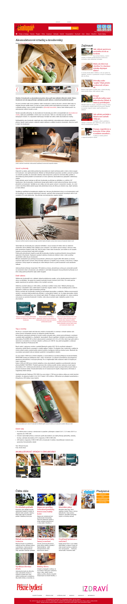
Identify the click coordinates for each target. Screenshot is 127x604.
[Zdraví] (95, 587)
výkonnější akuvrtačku (50, 107)
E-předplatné (61, 595)
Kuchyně (77, 34)
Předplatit (102, 494)
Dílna (43, 34)
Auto (83, 34)
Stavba (32, 34)
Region (38, 34)
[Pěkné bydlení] (30, 587)
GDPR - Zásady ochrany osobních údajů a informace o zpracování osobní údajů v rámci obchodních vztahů (64, 602)
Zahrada (55, 34)
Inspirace (49, 34)
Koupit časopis (102, 499)
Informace (91, 595)
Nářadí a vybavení (28, 43)
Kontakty (81, 595)
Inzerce (71, 595)
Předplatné (49, 595)
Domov (69, 22)
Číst (103, 497)
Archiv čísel (103, 502)
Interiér (62, 34)
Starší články (102, 34)
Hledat (75, 28)
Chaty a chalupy (24, 34)
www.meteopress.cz (106, 31)
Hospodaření (69, 34)
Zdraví (58, 22)
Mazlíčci (94, 34)
